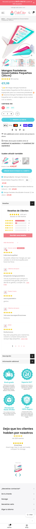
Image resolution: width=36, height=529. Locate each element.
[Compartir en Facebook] (12, 130)
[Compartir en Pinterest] (20, 130)
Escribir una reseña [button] (18, 235)
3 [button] (18, 346)
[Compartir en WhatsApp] (24, 130)
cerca (33, 2)
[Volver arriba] (32, 521)
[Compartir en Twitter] (16, 130)
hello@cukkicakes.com (18, 7)
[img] (8, 252)
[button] (6, 79)
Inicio (3, 18)
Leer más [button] (24, 339)
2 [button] (15, 346)
